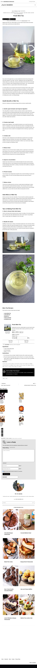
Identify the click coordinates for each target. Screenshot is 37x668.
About (10, 659)
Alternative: (5, 477)
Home (3, 659)
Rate (22, 332)
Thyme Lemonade (7, 317)
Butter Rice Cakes (8, 561)
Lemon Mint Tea (7, 314)
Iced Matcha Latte (7, 319)
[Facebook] (29, 1)
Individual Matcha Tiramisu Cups (30, 384)
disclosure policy (24, 20)
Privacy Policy (17, 659)
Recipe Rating (6, 447)
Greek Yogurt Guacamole (5, 384)
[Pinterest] (33, 1)
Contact (13, 659)
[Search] (33, 503)
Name (20, 465)
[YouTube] (34, 1)
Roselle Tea (6, 316)
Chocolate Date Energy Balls (21, 424)
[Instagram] (30, 1)
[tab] (2, 428)
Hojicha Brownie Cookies (20, 401)
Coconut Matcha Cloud (26, 532)
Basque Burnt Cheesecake (27, 561)
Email (20, 468)
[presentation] (2, 396)
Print (14, 332)
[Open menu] (35, 5)
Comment (5, 463)
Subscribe (6, 659)
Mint (4, 378)
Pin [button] (18, 332)
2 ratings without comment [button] (16, 438)
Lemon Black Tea (7, 313)
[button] (5, 332)
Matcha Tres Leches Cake (26, 618)
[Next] (6, 391)
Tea (6, 378)
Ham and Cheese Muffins (26, 589)
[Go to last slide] (2, 391)
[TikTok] (32, 1)
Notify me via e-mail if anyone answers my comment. (12, 471)
